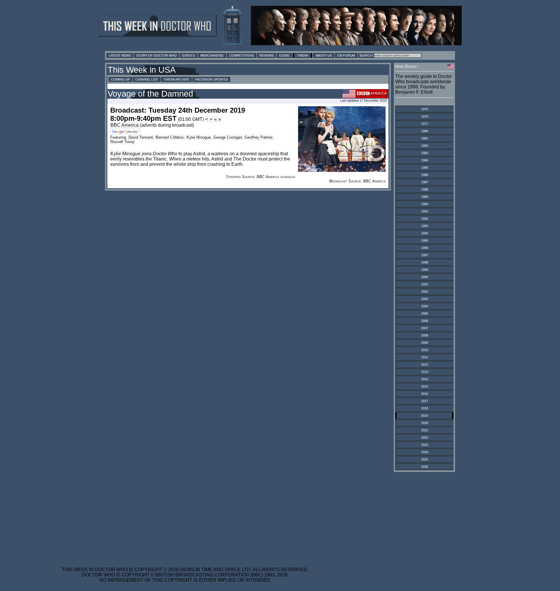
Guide (284, 55)
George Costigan (228, 137)
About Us (324, 55)
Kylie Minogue (199, 137)
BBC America (125, 125)
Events (188, 55)
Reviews (266, 55)
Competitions (241, 55)
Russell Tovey (122, 142)
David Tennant (141, 137)
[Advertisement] (185, 516)
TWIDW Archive (176, 79)
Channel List (146, 79)
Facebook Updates (211, 79)
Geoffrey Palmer (258, 137)
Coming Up (120, 79)
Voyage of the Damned (150, 93)
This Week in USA (142, 69)
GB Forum (346, 55)
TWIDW (302, 55)
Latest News (120, 55)
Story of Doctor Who (156, 55)
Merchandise (212, 55)
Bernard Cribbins (170, 137)
